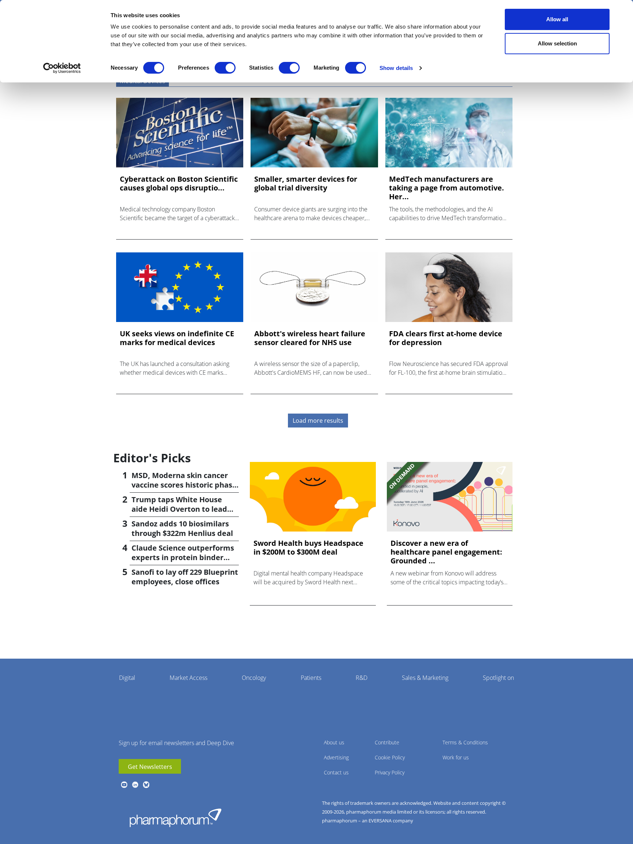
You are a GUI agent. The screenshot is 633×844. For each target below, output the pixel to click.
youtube (124, 784)
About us (334, 742)
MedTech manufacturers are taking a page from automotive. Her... (446, 188)
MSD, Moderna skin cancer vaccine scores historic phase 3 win (184, 484)
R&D (361, 678)
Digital (127, 678)
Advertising (336, 757)
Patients (311, 678)
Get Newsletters (150, 767)
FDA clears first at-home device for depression (445, 338)
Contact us (336, 772)
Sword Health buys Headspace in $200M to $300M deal (308, 547)
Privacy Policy (389, 772)
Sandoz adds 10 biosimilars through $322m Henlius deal (182, 528)
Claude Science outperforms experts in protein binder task (183, 557)
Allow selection (557, 43)
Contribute (387, 742)
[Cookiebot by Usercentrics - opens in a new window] (62, 68)
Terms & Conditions (465, 742)
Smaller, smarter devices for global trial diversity (305, 183)
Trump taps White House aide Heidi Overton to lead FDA (179, 509)
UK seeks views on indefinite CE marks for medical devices (177, 338)
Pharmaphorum (175, 817)
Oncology (254, 678)
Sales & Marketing (425, 678)
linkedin (135, 784)
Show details (396, 68)
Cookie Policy (390, 757)
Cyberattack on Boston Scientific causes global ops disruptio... (179, 183)
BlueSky (146, 784)
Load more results (318, 421)
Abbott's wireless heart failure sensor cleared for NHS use (309, 338)
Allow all (557, 19)
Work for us (456, 757)
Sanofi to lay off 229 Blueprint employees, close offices (185, 576)
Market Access (188, 678)
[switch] (225, 68)
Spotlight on (498, 678)
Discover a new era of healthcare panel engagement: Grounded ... (446, 552)
